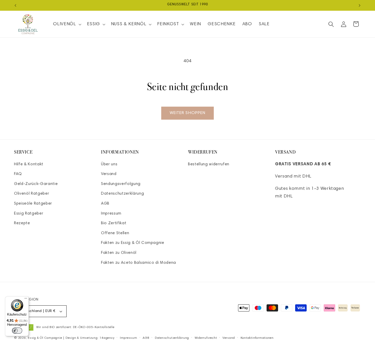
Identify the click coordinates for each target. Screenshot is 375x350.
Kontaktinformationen (257, 338)
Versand (109, 174)
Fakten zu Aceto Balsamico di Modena (138, 263)
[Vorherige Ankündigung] (15, 5)
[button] (66, 24)
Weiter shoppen (187, 113)
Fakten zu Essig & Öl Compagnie (132, 243)
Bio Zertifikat (113, 223)
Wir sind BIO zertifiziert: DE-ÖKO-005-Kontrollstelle (75, 327)
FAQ (18, 174)
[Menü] (26, 299)
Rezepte (22, 223)
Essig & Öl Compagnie (45, 338)
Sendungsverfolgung (121, 184)
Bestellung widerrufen (208, 164)
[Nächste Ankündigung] (359, 5)
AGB (105, 204)
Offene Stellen (115, 233)
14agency (106, 338)
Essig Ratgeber (28, 214)
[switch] (17, 331)
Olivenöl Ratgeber (31, 194)
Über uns (109, 164)
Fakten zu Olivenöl (118, 253)
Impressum (111, 214)
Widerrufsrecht (206, 338)
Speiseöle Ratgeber (33, 204)
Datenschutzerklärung (122, 194)
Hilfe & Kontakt (28, 164)
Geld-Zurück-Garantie (36, 184)
